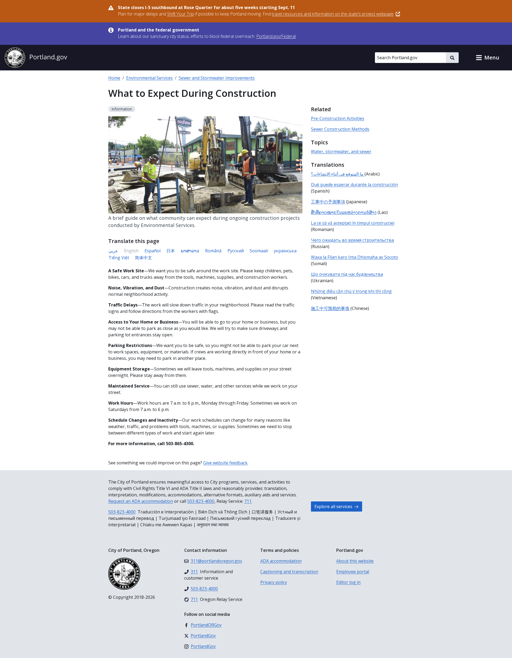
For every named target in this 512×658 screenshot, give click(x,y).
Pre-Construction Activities (337, 118)
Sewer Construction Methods (340, 129)
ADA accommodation (281, 561)
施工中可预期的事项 (330, 308)
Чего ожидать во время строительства (352, 240)
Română (213, 251)
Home (114, 78)
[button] (487, 57)
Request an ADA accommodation (140, 501)
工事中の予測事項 (328, 202)
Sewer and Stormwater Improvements (217, 78)
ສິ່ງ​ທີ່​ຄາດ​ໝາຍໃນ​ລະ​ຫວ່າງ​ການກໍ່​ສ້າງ (344, 212)
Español (153, 251)
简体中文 (143, 258)
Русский (235, 251)
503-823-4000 (200, 501)
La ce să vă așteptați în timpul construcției (352, 223)
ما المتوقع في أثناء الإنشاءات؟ (338, 174)
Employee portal (352, 572)
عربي (113, 251)
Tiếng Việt (119, 258)
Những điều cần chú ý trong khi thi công (351, 291)
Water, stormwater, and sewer (341, 151)
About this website (355, 561)
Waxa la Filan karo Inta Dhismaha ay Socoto (354, 257)
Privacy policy (273, 582)
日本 (170, 251)
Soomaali (259, 251)
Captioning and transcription (289, 572)
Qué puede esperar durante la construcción (354, 185)
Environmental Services (149, 78)
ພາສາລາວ (190, 251)
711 (247, 501)
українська (285, 251)
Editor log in (348, 582)
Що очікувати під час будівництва (347, 274)
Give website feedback (225, 463)
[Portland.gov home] (35, 57)
